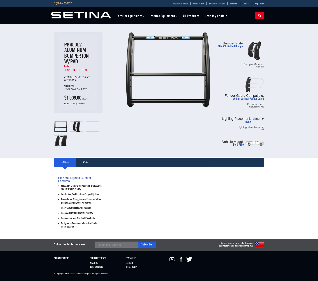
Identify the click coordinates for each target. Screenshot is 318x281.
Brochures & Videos (217, 3)
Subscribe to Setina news (70, 245)
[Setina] (81, 15)
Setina (72, 273)
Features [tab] (65, 162)
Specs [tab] (85, 162)
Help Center (259, 3)
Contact (246, 3)
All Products (191, 16)
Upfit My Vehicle (216, 16)
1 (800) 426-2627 (63, 3)
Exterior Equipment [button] (129, 16)
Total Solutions (96, 267)
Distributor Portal (180, 3)
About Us (233, 3)
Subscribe (146, 244)
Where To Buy (198, 3)
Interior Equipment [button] (162, 16)
